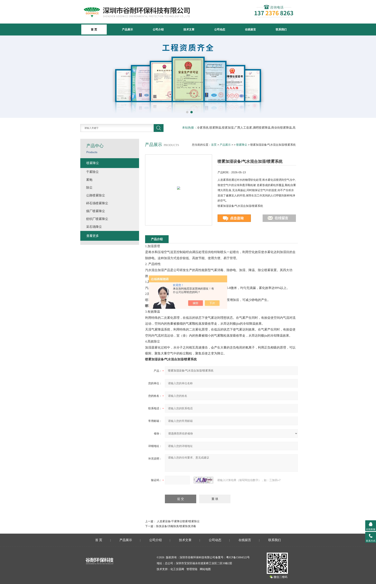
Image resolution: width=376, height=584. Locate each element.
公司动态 (219, 29)
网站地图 (205, 569)
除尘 (89, 187)
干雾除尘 (92, 171)
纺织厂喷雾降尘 (97, 219)
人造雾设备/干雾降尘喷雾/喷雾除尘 (178, 521)
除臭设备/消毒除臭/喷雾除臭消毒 (176, 526)
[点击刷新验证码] (203, 480)
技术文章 (188, 29)
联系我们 (281, 29)
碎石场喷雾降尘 (97, 203)
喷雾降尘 (241, 144)
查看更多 (92, 235)
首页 (214, 144)
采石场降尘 (94, 226)
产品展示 (127, 29)
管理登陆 (191, 569)
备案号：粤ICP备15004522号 (232, 557)
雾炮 (89, 179)
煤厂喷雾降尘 (95, 211)
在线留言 (250, 29)
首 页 (98, 540)
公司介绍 (158, 29)
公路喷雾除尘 (95, 195)
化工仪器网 (177, 569)
